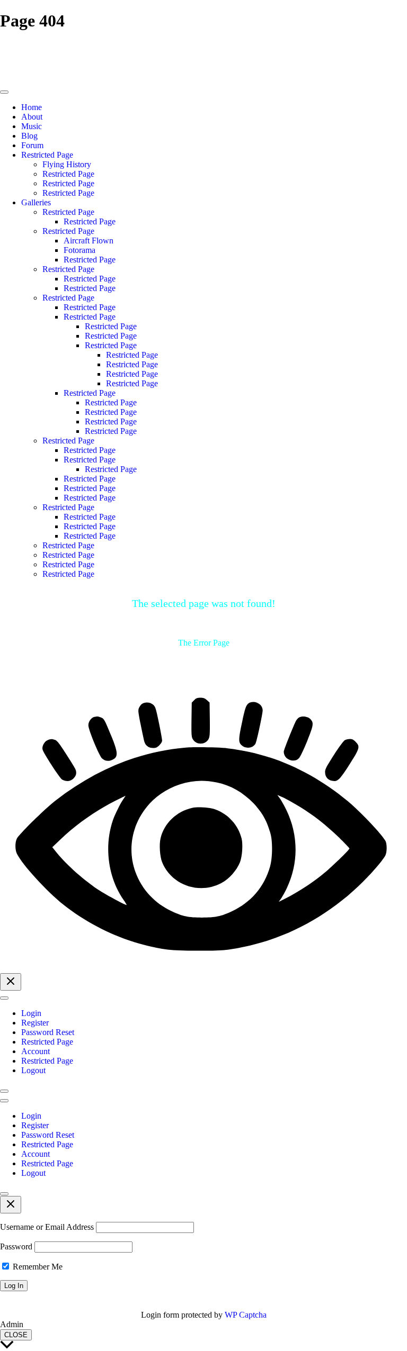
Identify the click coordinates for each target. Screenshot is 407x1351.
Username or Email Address (47, 1226)
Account (35, 1051)
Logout (33, 1070)
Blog (29, 135)
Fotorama (79, 250)
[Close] (4, 1091)
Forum (32, 145)
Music (31, 126)
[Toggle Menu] (4, 92)
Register (35, 1022)
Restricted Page (47, 154)
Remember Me (37, 1266)
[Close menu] (10, 982)
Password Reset (47, 1032)
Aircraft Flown (88, 240)
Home (31, 107)
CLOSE (16, 1335)
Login (31, 1013)
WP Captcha (246, 1314)
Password (16, 1246)
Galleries (36, 202)
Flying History (66, 164)
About (31, 116)
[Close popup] (10, 1204)
